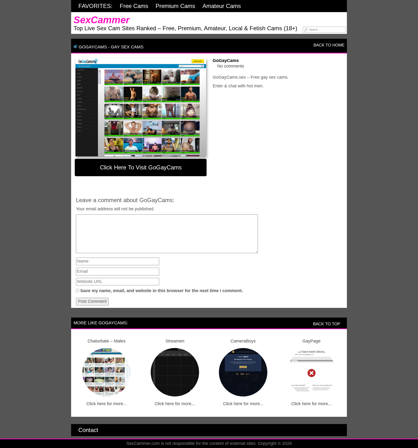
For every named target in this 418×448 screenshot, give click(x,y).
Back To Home (328, 45)
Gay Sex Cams (127, 47)
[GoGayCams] (141, 107)
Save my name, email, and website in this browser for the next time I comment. (161, 290)
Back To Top (327, 324)
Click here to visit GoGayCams (141, 167)
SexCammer (102, 20)
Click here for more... (106, 403)
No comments (230, 66)
